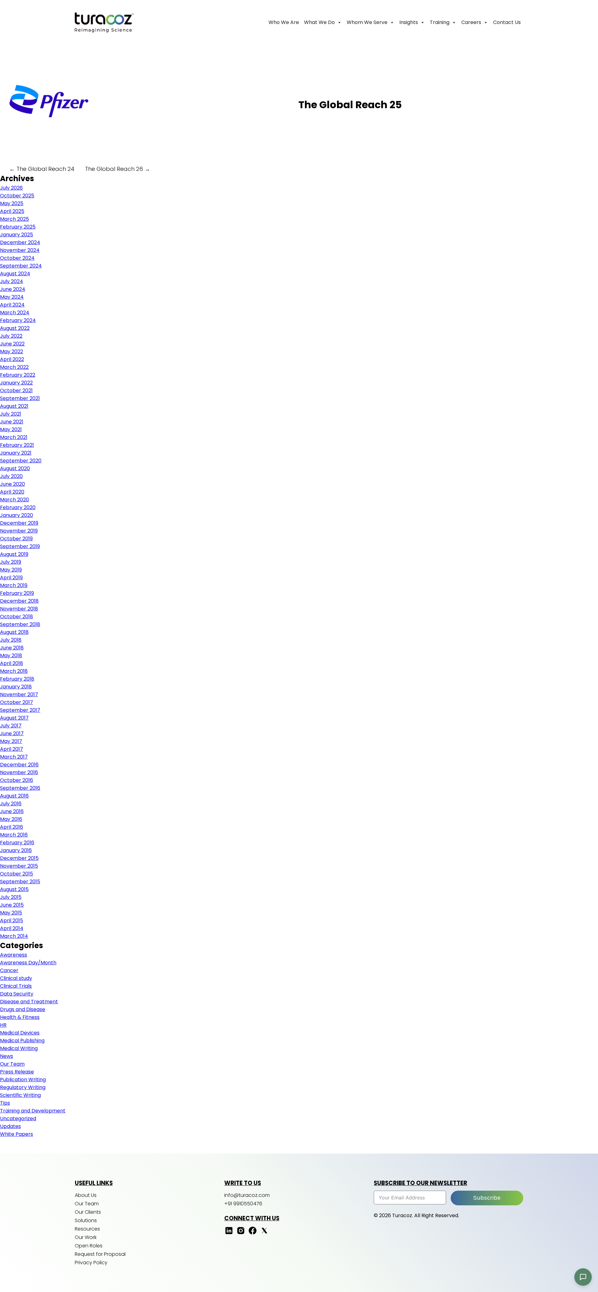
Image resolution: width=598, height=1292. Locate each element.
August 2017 (14, 717)
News (6, 1056)
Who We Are (283, 22)
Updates (10, 1126)
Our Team (12, 1064)
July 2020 (11, 476)
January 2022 (16, 382)
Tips (5, 1102)
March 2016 (14, 834)
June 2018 (12, 647)
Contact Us (507, 22)
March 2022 (14, 367)
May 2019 (11, 569)
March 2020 (14, 499)
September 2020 (20, 460)
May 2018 (11, 655)
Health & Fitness (20, 1017)
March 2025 (14, 219)
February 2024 (18, 320)
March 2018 (14, 671)
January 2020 (16, 515)
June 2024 (12, 289)
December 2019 (19, 523)
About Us (86, 1195)
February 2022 (17, 374)
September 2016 (20, 788)
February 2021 (17, 445)
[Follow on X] (264, 1233)
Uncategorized (18, 1118)
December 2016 (19, 764)
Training (439, 22)
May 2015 (11, 912)
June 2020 (12, 484)
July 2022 (11, 336)
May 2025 (11, 203)
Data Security (16, 993)
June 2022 (12, 343)
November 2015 (19, 866)
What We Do (319, 22)
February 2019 (17, 593)
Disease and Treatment (29, 1001)
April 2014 (11, 928)
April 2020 (12, 491)
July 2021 (10, 413)
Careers (471, 22)
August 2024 (15, 273)
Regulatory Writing (22, 1087)
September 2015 (20, 881)
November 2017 (19, 694)
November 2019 (19, 530)
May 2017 (11, 741)
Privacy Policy (91, 1262)
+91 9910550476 (243, 1203)
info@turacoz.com (247, 1195)
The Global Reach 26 (117, 169)
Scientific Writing (20, 1095)
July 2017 (10, 725)
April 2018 (11, 663)
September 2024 (21, 265)
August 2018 (14, 632)
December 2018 (19, 601)
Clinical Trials (16, 986)
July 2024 (11, 281)
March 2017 (14, 756)
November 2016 (19, 772)
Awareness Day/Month (28, 962)
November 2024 (20, 250)
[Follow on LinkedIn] (229, 1233)
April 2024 (12, 304)
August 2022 (15, 328)
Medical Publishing (22, 1040)
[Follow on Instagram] (240, 1233)
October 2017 (16, 702)
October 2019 (16, 538)
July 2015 (10, 897)
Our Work (86, 1237)
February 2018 (17, 678)
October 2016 (16, 780)
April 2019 (11, 577)
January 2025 (16, 234)
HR (3, 1025)
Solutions (86, 1220)
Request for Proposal (100, 1254)
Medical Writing (19, 1048)
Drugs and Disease (22, 1009)
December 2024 (20, 242)
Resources (87, 1228)
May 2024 (12, 297)
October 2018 (16, 616)
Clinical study (16, 978)
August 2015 (14, 889)
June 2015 (12, 905)
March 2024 (14, 312)
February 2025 (18, 226)
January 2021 (15, 452)
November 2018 (19, 608)
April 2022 (12, 359)
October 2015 (16, 873)
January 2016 (16, 850)
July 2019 (10, 562)
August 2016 (14, 795)
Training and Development (32, 1110)
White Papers (16, 1134)
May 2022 (11, 351)
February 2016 (17, 842)
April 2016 (11, 827)
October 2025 (17, 195)
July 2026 (11, 187)
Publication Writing (23, 1079)
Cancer (9, 970)
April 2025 (12, 211)
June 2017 (12, 733)
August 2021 (14, 406)
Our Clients (88, 1212)
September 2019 (20, 546)
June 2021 (11, 421)
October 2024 (17, 258)
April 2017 (11, 749)
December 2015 (19, 858)
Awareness (13, 954)
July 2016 (10, 803)
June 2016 (12, 811)
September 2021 (20, 398)
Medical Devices (20, 1032)
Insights (408, 22)
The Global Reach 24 (41, 169)
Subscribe (487, 1198)
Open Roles (88, 1245)
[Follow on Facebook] (252, 1233)
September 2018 (20, 624)
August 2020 (15, 468)
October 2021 (16, 390)
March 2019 (13, 585)
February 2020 (18, 507)
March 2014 (14, 936)
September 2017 (20, 710)
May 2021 (11, 429)
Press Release (17, 1071)
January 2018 (16, 686)
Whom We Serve (367, 22)
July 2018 (10, 640)
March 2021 (13, 437)
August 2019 (14, 554)
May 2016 (11, 819)
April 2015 (11, 920)
